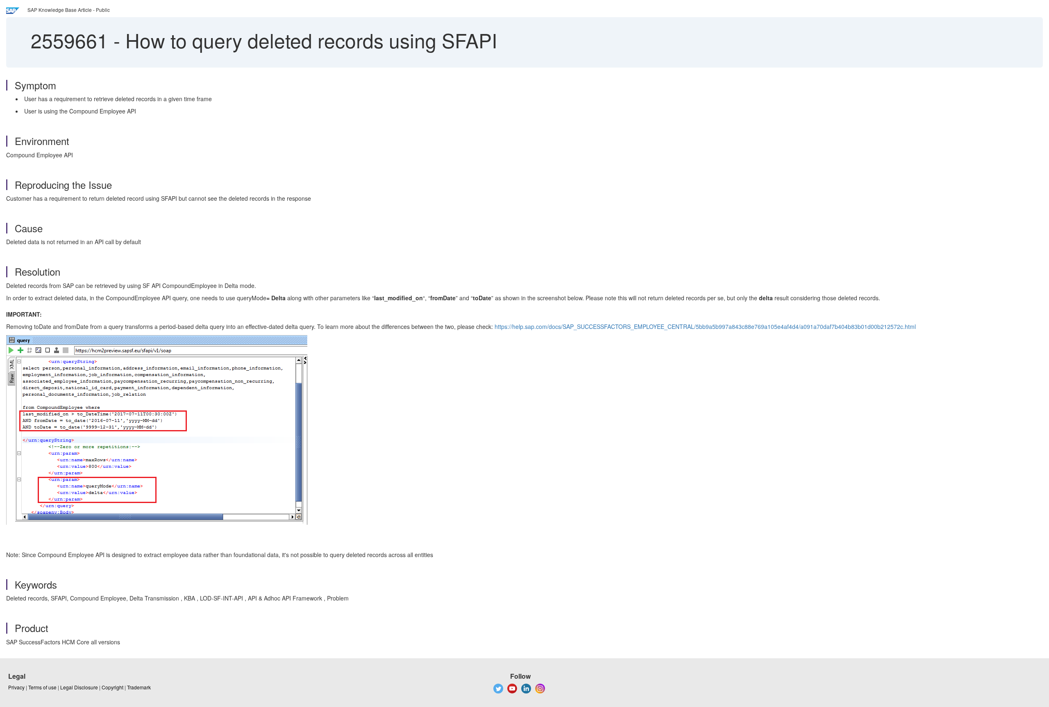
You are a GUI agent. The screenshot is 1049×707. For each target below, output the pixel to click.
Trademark (139, 687)
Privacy (16, 687)
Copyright (112, 687)
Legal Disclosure (79, 687)
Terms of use (42, 687)
